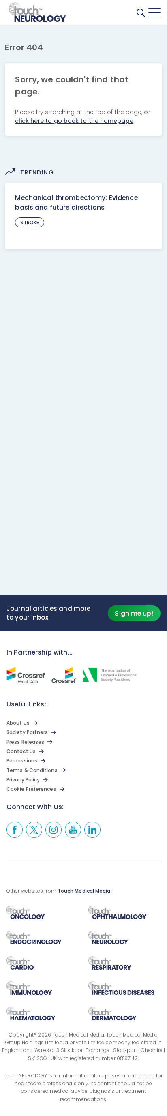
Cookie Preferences (31, 788)
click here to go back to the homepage (74, 121)
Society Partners (27, 732)
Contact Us (21, 751)
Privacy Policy (23, 779)
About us (18, 722)
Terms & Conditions (32, 770)
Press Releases (25, 741)
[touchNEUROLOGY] (37, 12)
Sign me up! (134, 613)
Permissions (21, 760)
